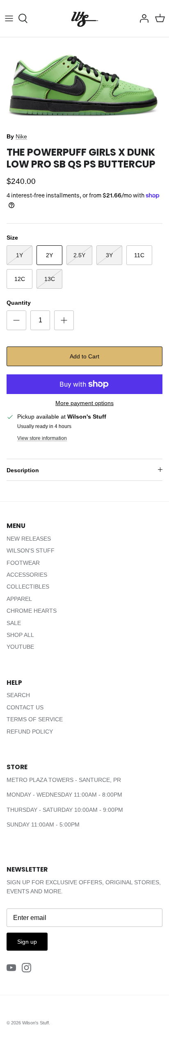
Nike (21, 136)
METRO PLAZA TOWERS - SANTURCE (58, 780)
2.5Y (79, 255)
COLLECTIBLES (28, 586)
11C (139, 255)
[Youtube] (11, 967)
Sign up (27, 941)
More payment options (84, 403)
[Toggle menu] (9, 18)
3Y (109, 255)
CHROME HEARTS (32, 610)
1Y (19, 255)
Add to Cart (84, 356)
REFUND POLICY (30, 731)
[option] (84, 82)
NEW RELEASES (29, 538)
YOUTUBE (20, 646)
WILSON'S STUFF (31, 550)
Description (23, 470)
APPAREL (19, 599)
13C (49, 279)
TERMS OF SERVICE (35, 719)
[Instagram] (26, 967)
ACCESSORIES (27, 574)
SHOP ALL (20, 635)
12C (19, 279)
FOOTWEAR (23, 562)
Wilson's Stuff (35, 1022)
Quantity (19, 302)
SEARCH (18, 695)
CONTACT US (25, 707)
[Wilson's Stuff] (84, 18)
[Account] (142, 18)
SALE (14, 623)
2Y (49, 255)
